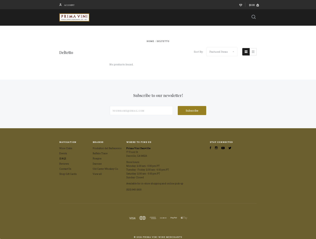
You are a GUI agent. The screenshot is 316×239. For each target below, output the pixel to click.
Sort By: (198, 51)
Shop (120, 30)
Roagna (97, 158)
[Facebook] (210, 148)
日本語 (186, 30)
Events (167, 30)
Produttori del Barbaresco (107, 148)
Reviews (208, 30)
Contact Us (155, 39)
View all (97, 173)
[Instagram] (216, 148)
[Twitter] (229, 148)
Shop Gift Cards (68, 173)
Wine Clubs (143, 30)
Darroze (97, 163)
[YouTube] (223, 148)
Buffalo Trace (100, 153)
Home (103, 30)
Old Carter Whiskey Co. (105, 168)
